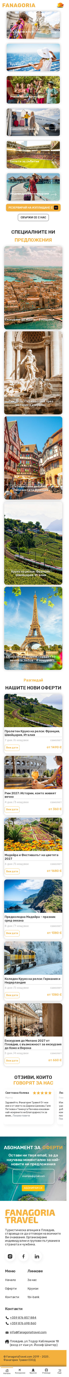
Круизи (32, 1288)
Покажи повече (21, 1115)
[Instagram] (10, 1256)
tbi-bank (33, 1297)
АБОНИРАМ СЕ (33, 1188)
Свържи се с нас (33, 217)
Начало (10, 1280)
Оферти (11, 1288)
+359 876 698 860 (23, 1323)
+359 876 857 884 (23, 1318)
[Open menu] (60, 5)
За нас (32, 1280)
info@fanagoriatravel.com (28, 1332)
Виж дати (12, 747)
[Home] (19, 5)
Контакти (12, 1297)
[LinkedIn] (37, 1256)
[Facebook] (23, 1256)
